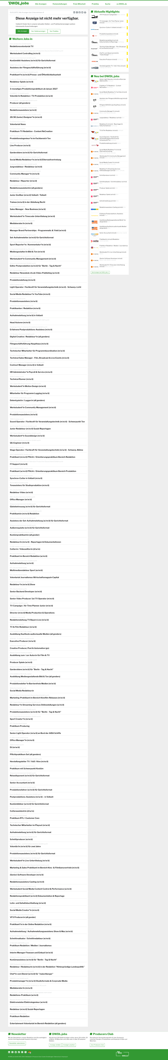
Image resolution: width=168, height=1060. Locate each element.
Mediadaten (28, 1056)
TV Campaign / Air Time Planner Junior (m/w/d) (112, 22)
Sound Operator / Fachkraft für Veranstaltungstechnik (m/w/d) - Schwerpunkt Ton (110, 138)
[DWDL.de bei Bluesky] (16, 1052)
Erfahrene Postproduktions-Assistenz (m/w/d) (111, 214)
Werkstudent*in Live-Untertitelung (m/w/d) (113, 253)
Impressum (65, 1056)
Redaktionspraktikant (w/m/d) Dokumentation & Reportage (112, 41)
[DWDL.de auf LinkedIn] (9, 1052)
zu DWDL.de (122, 4)
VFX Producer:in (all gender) (112, 15)
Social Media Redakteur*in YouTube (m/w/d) (113, 93)
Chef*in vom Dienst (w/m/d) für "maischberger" (109, 54)
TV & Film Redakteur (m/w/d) (111, 130)
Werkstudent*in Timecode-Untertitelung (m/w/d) (112, 265)
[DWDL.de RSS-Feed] (25, 1052)
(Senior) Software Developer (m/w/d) (111, 259)
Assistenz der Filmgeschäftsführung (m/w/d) (113, 99)
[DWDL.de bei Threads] (12, 1052)
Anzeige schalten (55, 1045)
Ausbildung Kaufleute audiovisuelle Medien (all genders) (113, 227)
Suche (107, 4)
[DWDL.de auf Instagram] (22, 1052)
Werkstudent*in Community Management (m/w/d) (113, 157)
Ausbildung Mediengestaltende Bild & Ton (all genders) (113, 221)
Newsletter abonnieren (17, 1043)
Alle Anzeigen (40, 4)
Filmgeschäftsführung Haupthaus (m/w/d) (113, 105)
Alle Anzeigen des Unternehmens (31, 12)
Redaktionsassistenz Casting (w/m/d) (113, 207)
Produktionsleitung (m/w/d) (110, 143)
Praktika (95, 4)
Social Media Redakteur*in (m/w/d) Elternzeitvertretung (110, 151)
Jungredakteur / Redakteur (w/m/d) (112, 118)
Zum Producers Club (97, 1045)
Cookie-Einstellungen (47, 1056)
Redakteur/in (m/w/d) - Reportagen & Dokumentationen (111, 125)
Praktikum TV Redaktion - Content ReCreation (110, 86)
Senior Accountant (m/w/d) (113, 233)
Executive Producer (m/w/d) (111, 59)
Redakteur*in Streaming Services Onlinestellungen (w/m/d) (112, 169)
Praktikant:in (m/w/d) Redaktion (109, 240)
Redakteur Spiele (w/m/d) (109, 194)
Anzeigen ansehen (69, 1045)
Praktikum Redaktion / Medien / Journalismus (114, 246)
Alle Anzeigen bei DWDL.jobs (100, 272)
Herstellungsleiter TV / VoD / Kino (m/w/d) (113, 66)
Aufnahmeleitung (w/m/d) (109, 201)
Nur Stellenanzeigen (38, 31)
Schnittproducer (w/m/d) (109, 175)
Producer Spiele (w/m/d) (109, 188)
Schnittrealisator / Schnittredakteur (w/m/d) (113, 182)
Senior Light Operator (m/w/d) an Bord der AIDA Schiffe (113, 80)
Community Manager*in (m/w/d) (109, 112)
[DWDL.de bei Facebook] (19, 1052)
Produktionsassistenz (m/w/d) (109, 34)
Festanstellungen (60, 4)
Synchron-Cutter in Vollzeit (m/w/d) (112, 27)
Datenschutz (57, 1056)
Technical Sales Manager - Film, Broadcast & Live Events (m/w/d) (113, 47)
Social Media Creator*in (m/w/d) (109, 163)
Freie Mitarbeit (79, 4)
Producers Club (37, 1056)
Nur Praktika (54, 31)
